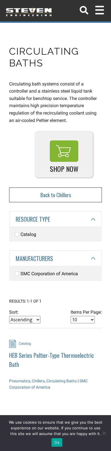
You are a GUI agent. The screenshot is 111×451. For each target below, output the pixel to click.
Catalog (28, 234)
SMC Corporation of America (49, 273)
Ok (56, 442)
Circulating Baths (61, 381)
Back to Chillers (55, 195)
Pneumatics (19, 381)
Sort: (13, 312)
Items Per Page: (86, 312)
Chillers (38, 381)
